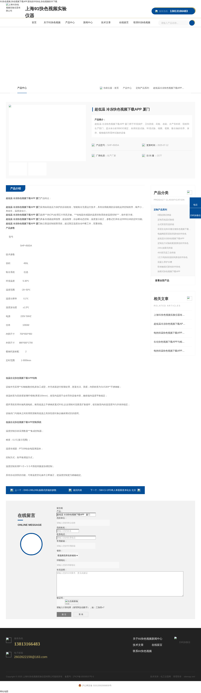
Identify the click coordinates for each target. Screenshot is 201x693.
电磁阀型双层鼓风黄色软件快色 (172, 234)
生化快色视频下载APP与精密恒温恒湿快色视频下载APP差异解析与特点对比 (173, 342)
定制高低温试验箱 (166, 219)
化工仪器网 (166, 676)
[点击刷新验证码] (71, 601)
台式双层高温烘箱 (166, 224)
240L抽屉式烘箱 (165, 248)
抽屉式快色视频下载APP (169, 271)
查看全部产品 (162, 280)
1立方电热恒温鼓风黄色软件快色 (173, 257)
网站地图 (4, 691)
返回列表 (77, 490)
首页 (34, 22)
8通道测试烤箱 (164, 215)
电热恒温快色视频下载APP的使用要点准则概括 (173, 333)
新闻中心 (88, 22)
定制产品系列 (142, 88)
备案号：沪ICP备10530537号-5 (79, 676)
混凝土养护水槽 (165, 262)
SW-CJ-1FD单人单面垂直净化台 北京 (117, 490)
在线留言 (124, 22)
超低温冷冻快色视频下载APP (167, 88)
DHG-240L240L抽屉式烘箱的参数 (40, 490)
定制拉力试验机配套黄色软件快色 (173, 243)
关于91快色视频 (52, 22)
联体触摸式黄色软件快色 (169, 267)
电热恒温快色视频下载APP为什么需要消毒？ (173, 351)
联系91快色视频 (141, 22)
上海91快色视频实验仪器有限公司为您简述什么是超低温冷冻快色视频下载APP (173, 315)
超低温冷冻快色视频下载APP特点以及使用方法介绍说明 (173, 324)
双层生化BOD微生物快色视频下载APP (175, 229)
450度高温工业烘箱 (167, 252)
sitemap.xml (189, 676)
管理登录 (177, 676)
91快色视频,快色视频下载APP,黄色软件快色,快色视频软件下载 (28, 1)
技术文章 (106, 22)
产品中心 (70, 22)
